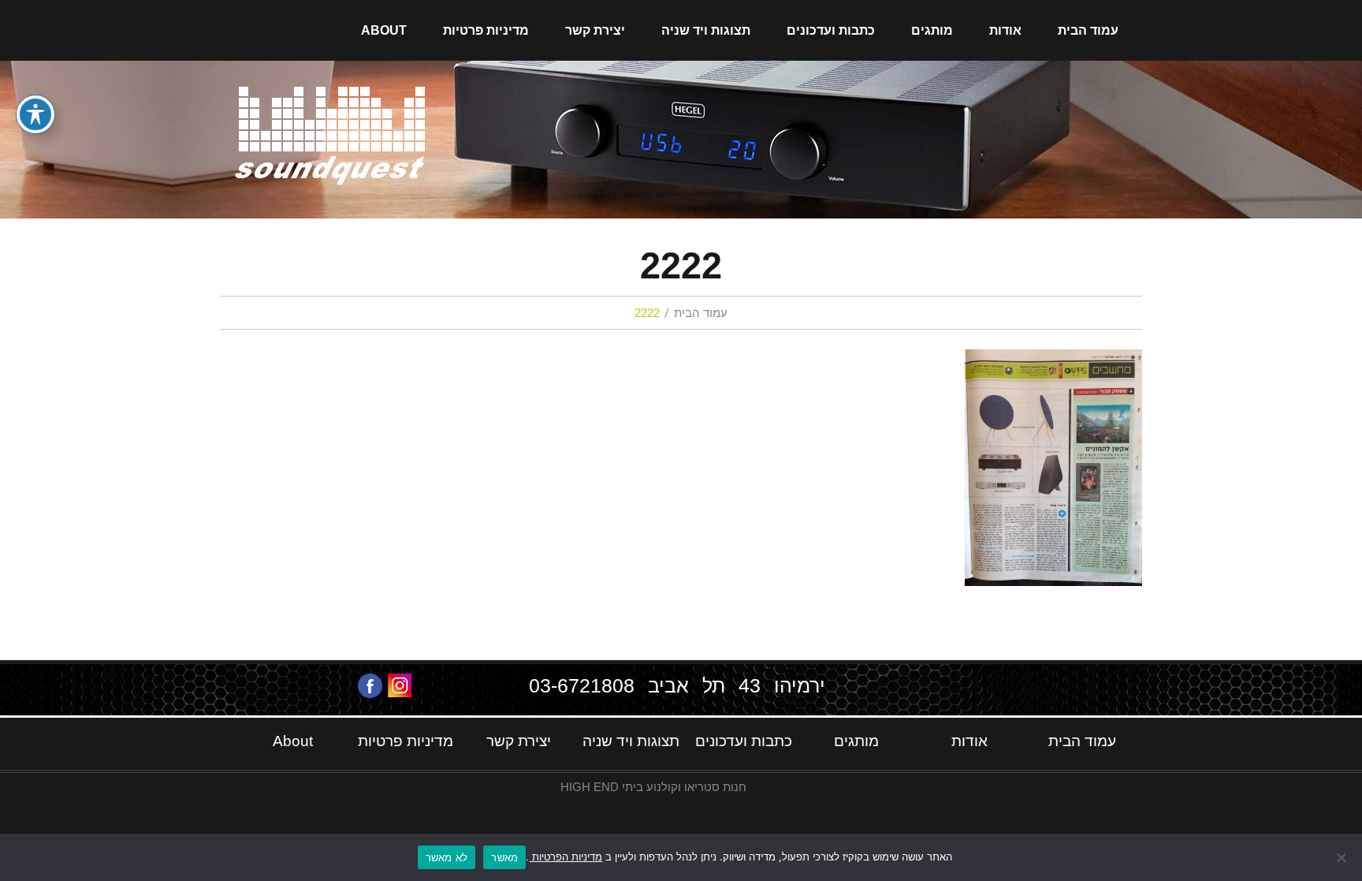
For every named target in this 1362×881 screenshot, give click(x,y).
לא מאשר (447, 857)
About (384, 30)
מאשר (504, 857)
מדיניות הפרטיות (565, 856)
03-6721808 (581, 685)
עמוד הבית (1088, 30)
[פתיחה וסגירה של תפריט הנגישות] (35, 114)
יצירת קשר (595, 30)
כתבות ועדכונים (831, 30)
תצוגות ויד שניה (705, 30)
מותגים (932, 30)
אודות (1005, 30)
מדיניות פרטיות (486, 30)
